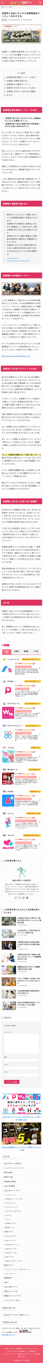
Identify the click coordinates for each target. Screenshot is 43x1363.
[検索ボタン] (40, 2)
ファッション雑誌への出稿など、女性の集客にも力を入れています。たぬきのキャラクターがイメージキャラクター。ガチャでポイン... (26, 825)
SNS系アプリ (8, 1231)
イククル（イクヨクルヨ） (13, 1211)
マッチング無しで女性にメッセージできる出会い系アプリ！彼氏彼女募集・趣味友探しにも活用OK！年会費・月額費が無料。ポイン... (26, 693)
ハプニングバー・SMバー (12, 1300)
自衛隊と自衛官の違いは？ (17, 81)
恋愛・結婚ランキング (9, 1335)
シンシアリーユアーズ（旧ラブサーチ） (17, 1269)
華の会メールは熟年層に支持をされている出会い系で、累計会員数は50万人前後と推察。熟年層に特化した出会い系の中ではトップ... (26, 781)
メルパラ (8, 1215)
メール (6, 1064)
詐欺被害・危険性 (10, 1181)
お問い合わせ (21, 1356)
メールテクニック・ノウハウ (14, 1168)
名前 (5, 1057)
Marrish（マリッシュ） (12, 1244)
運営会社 (33, 1351)
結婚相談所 (8, 1278)
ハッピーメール (10, 1195)
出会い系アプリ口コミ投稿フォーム (16, 1315)
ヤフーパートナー (11, 1273)
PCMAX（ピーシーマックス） (14, 1199)
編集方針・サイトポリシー (25, 1354)
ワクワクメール (10, 1203)
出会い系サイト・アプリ (12, 1190)
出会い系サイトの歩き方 (21, 880)
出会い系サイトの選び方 (12, 1163)
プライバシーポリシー (10, 1354)
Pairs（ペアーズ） (10, 1240)
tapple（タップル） (11, 1249)
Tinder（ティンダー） (11, 1253)
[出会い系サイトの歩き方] (21, 2)
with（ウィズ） (9, 1257)
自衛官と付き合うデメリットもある (21, 88)
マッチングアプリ (10, 1236)
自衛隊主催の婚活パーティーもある (21, 77)
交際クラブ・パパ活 (11, 1291)
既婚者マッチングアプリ (12, 1296)
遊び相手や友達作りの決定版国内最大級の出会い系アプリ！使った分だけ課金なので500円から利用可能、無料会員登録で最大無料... (26, 671)
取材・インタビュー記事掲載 (13, 1348)
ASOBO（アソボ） (10, 1223)
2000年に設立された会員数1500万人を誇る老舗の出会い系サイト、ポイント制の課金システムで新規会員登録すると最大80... (26, 760)
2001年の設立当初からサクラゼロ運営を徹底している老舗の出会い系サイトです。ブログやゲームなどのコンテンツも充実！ (27, 716)
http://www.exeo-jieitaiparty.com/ (16, 356)
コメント (8, 1032)
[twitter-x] (19, 897)
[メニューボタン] (2, 2)
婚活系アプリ (9, 1265)
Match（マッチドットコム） (13, 1261)
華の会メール (9, 1227)
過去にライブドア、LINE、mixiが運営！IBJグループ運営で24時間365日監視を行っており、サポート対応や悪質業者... (26, 738)
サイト (6, 1072)
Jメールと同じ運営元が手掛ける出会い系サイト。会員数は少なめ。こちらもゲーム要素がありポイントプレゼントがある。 (26, 847)
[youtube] (27, 897)
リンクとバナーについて (30, 1348)
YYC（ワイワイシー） (11, 1207)
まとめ (9, 95)
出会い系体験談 (9, 1186)
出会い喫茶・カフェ (11, 1287)
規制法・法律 (8, 1177)
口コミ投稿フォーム (23, 1351)
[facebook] (15, 897)
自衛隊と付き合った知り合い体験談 (21, 91)
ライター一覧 (11, 1351)
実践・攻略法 (8, 1172)
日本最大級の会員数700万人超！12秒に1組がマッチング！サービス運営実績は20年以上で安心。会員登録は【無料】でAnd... (26, 803)
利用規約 (37, 1354)
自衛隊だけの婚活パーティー (18, 84)
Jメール (7, 1219)
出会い (7, 645)
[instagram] (23, 897)
